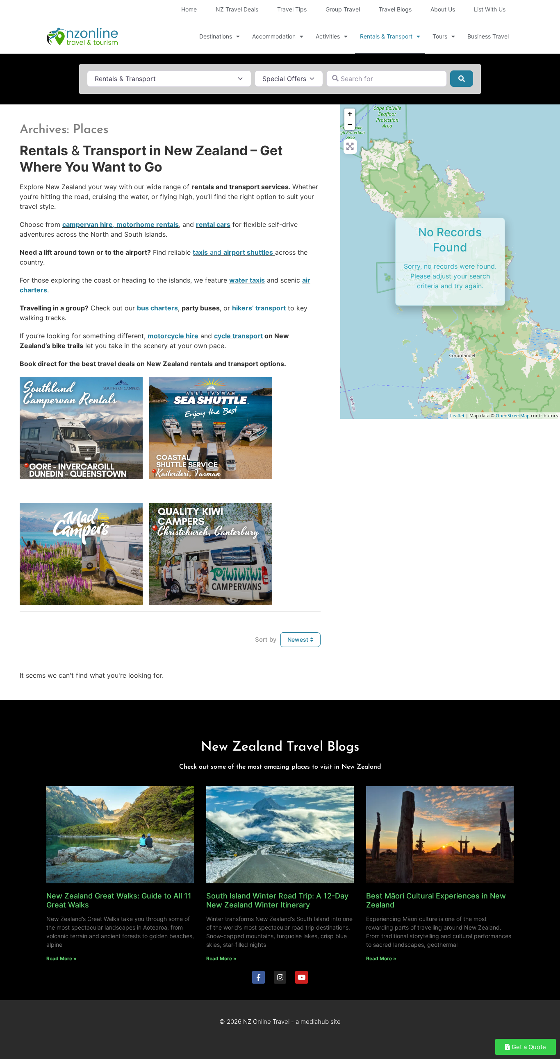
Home (189, 9)
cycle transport (238, 336)
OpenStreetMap (513, 415)
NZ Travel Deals (237, 9)
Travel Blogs (395, 9)
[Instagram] (280, 977)
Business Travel (488, 36)
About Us (442, 9)
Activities (328, 36)
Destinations (215, 36)
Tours (440, 36)
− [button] (350, 124)
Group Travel (343, 9)
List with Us (489, 9)
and (233, 252)
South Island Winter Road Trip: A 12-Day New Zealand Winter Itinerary (277, 900)
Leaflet (457, 415)
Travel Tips (292, 9)
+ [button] (350, 113)
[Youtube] (301, 977)
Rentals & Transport (386, 36)
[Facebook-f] (258, 977)
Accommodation (274, 36)
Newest (298, 639)
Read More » (61, 958)
